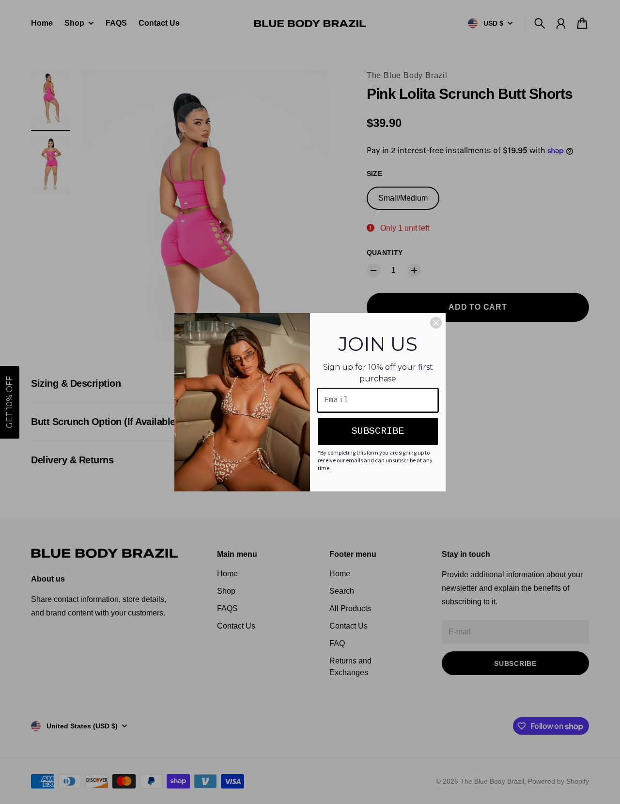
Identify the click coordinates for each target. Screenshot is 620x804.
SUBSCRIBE (378, 431)
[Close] (436, 323)
